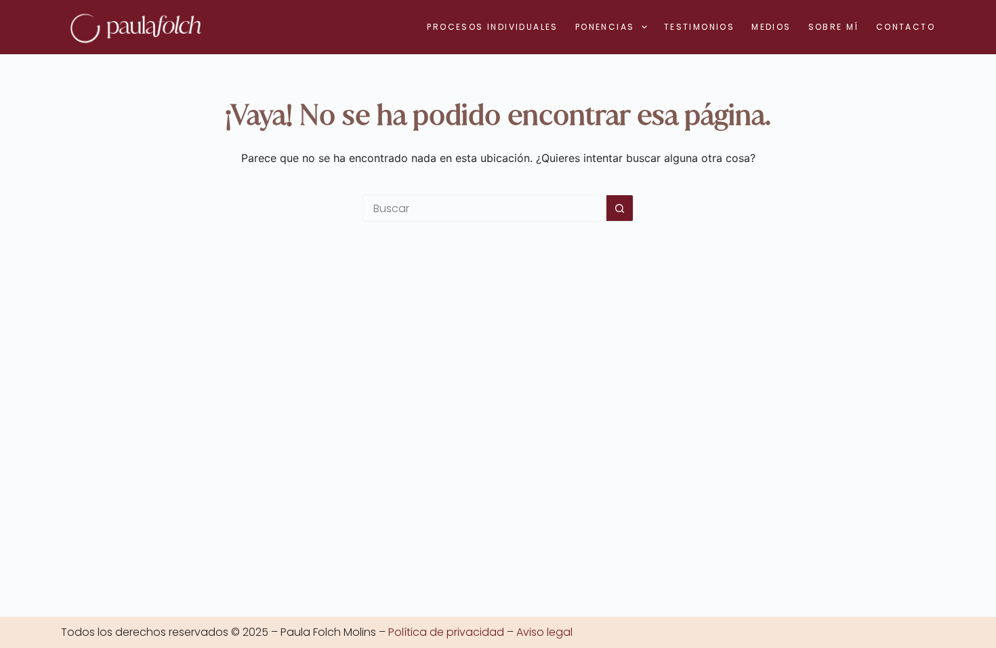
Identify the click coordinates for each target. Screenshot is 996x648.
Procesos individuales (492, 27)
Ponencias (605, 27)
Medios (771, 27)
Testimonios (699, 27)
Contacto (905, 27)
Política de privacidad (446, 632)
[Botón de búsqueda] (620, 208)
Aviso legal (544, 632)
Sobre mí (833, 27)
